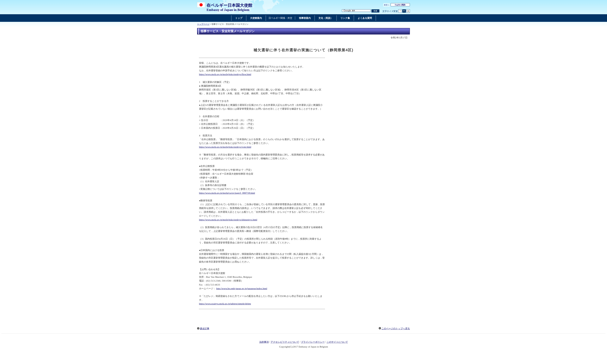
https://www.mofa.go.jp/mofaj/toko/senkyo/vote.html (225, 147)
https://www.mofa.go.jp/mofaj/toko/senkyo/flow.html (225, 74)
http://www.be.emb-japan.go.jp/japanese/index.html (241, 288)
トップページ (203, 24)
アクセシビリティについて (285, 342)
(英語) (400, 5)
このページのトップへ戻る (395, 328)
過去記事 (204, 328)
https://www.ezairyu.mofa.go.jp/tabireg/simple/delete (225, 303)
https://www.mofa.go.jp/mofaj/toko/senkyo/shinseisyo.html (228, 219)
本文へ (386, 5)
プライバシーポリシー (313, 342)
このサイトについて (337, 342)
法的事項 (264, 342)
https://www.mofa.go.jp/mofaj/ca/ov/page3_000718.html (227, 193)
